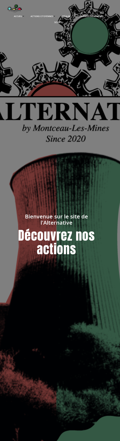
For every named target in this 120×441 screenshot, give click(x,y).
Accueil (18, 16)
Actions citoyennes (42, 16)
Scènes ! (58, 22)
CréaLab (66, 16)
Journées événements (91, 16)
